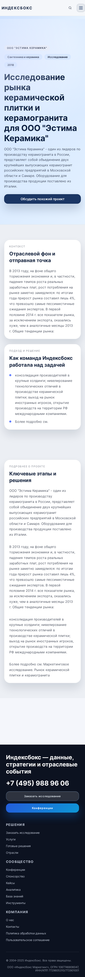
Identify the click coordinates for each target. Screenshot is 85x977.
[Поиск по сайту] (70, 8)
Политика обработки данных (26, 933)
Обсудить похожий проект (43, 199)
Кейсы (10, 883)
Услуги (10, 839)
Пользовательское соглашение (28, 940)
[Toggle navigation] (81, 8)
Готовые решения (18, 846)
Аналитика (13, 889)
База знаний (14, 896)
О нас (10, 920)
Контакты (12, 926)
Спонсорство (15, 876)
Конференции (42, 808)
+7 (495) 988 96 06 (37, 783)
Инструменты (16, 903)
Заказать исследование (42, 796)
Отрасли (12, 852)
